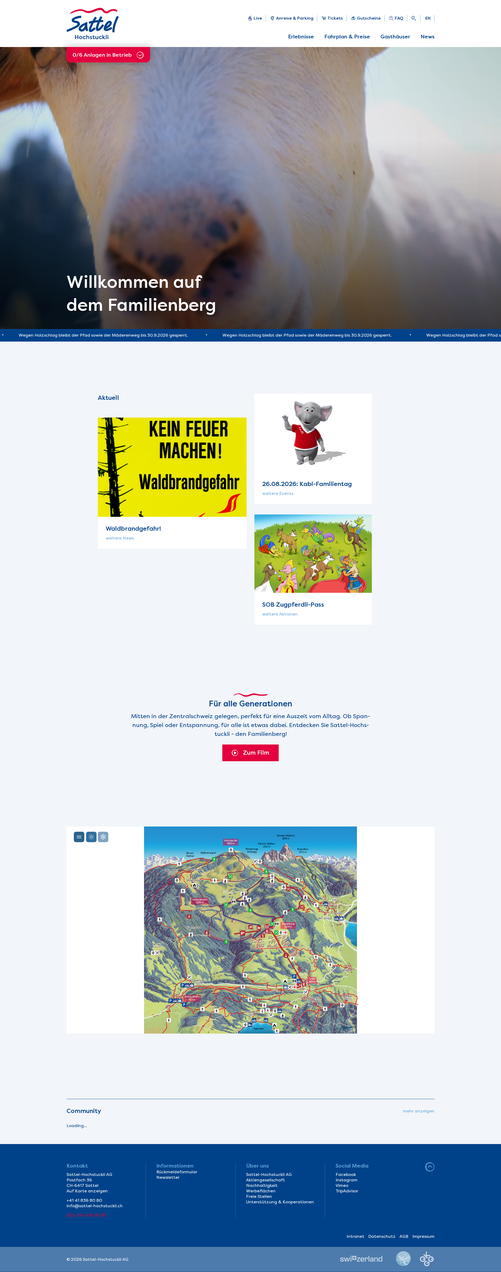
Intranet (355, 1236)
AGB (403, 1236)
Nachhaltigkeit (262, 1185)
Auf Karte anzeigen (87, 1190)
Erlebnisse (301, 36)
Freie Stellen (259, 1196)
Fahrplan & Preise (347, 36)
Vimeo (342, 1185)
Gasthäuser (395, 36)
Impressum (423, 1236)
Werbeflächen (261, 1190)
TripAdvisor (347, 1190)
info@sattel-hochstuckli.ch (95, 1205)
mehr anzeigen (418, 1111)
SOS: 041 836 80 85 (86, 1215)
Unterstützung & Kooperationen (280, 1201)
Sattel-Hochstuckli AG (269, 1174)
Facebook (346, 1174)
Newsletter (168, 1177)
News (427, 36)
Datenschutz (382, 1236)
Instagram (346, 1179)
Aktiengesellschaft (265, 1179)
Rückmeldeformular (176, 1171)
